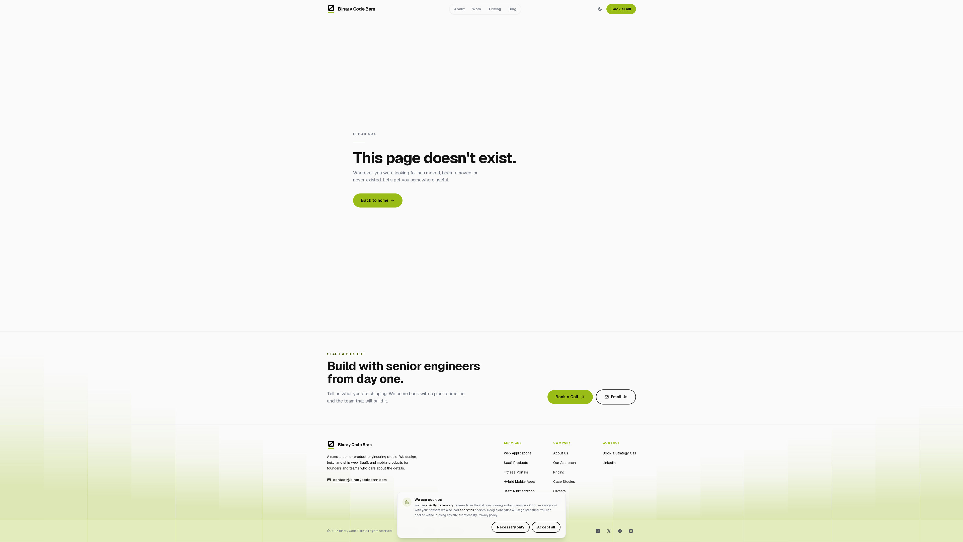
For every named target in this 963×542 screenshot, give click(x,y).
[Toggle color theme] (599, 9)
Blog (512, 9)
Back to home (374, 200)
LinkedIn (609, 462)
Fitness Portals (516, 472)
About (459, 9)
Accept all (546, 527)
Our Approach (564, 462)
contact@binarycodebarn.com (360, 480)
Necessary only (510, 527)
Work (477, 9)
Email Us (619, 396)
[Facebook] (620, 531)
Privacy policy (487, 515)
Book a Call (621, 9)
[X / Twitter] (609, 531)
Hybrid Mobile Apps (519, 481)
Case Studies (564, 481)
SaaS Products (516, 462)
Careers (559, 491)
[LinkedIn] (598, 531)
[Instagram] (631, 531)
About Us (560, 453)
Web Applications (518, 453)
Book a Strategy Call (619, 453)
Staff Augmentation (519, 491)
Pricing (495, 9)
